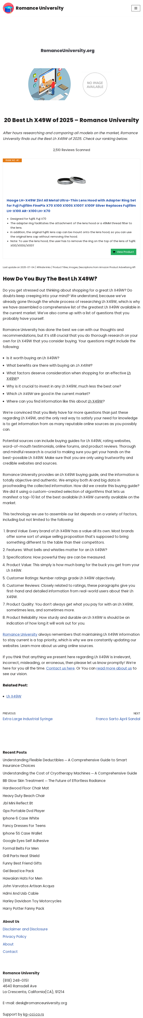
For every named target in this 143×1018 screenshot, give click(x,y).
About (8, 944)
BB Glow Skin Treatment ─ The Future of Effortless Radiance (54, 780)
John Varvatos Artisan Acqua (28, 886)
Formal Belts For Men (21, 848)
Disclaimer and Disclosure (25, 929)
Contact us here (60, 668)
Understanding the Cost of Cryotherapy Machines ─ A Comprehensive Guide (70, 773)
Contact (10, 951)
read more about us (114, 668)
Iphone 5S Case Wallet (22, 833)
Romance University (20, 634)
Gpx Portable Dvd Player (24, 810)
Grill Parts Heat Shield (21, 855)
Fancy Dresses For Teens (24, 825)
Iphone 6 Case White (21, 818)
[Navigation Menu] (135, 8)
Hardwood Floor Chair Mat (26, 788)
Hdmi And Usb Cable (21, 893)
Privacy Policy (14, 936)
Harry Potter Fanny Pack (23, 908)
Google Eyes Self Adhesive (26, 840)
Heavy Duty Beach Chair (24, 795)
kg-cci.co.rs (33, 1014)
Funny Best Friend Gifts (22, 863)
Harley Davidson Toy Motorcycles (32, 901)
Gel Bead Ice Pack (18, 870)
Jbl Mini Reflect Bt (18, 803)
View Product (125, 252)
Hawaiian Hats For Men (22, 878)
